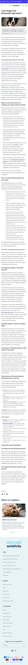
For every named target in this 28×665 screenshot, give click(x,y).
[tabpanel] (14, 517)
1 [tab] (12, 532)
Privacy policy (6, 619)
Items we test (6, 597)
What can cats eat (7, 636)
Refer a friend (6, 626)
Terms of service (7, 616)
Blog (4, 629)
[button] (1, 5)
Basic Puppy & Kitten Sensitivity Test (12, 569)
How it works (6, 594)
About (4, 610)
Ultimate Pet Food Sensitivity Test (11, 555)
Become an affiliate (7, 623)
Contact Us (5, 591)
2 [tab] (14, 532)
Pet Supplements (7, 572)
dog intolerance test (6, 312)
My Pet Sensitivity (11, 662)
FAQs (4, 587)
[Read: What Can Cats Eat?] (14, 517)
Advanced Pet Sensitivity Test (10, 559)
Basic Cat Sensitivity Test (9, 565)
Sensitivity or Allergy (8, 601)
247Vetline (5, 575)
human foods (5, 68)
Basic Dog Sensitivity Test (9, 562)
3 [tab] (16, 532)
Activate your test (7, 584)
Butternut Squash (8, 423)
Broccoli (5, 420)
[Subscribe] (23, 645)
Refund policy (6, 613)
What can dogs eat (7, 633)
